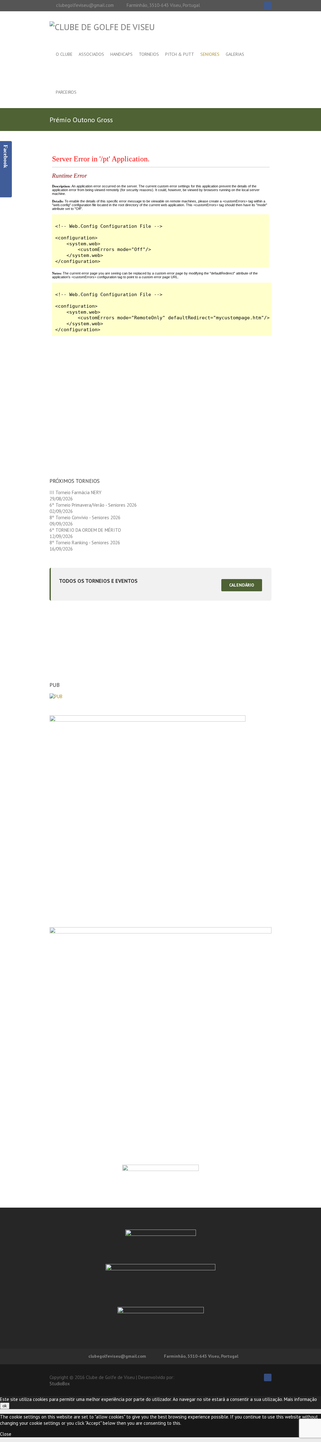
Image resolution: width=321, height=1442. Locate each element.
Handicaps (121, 54)
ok (5, 1405)
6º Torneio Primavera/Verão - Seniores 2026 (93, 505)
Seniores (209, 54)
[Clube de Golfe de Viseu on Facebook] (267, 5)
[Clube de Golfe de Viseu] (102, 26)
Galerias (235, 54)
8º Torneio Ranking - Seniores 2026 (85, 543)
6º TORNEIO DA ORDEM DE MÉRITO (85, 530)
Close (5, 1434)
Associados (91, 54)
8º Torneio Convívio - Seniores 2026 (85, 517)
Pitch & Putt (179, 54)
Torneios (149, 54)
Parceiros (66, 92)
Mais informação (300, 1399)
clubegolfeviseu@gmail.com (85, 5)
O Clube (64, 54)
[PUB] (56, 696)
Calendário (241, 585)
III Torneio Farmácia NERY (76, 492)
